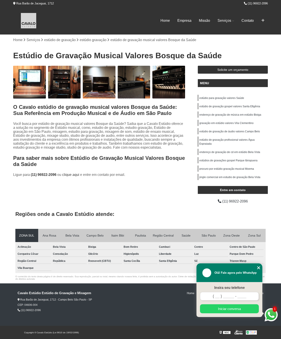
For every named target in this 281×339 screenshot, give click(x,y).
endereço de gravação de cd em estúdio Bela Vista (229, 152)
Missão (204, 20)
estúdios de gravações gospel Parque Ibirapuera (228, 160)
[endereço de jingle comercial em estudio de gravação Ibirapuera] (29, 82)
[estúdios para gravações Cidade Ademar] (168, 82)
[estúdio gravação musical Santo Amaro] (134, 82)
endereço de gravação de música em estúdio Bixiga (230, 114)
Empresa (184, 20)
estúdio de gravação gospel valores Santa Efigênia (229, 106)
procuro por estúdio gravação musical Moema (226, 168)
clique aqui (70, 175)
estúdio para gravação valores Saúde (221, 98)
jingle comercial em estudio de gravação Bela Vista (229, 177)
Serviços (224, 20)
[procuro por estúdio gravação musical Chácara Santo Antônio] (99, 82)
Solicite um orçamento (232, 69)
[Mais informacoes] (263, 20)
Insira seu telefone (229, 288)
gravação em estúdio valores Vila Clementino (226, 123)
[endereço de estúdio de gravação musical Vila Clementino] (64, 82)
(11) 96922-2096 (257, 3)
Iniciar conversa (229, 309)
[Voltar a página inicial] (28, 20)
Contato (247, 20)
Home (165, 20)
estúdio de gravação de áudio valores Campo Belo (229, 131)
